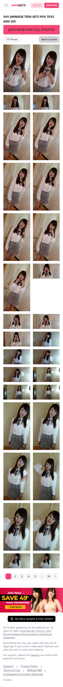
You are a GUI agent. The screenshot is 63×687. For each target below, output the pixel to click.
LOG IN (37, 5)
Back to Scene (49, 39)
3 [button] (22, 576)
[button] (42, 576)
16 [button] (48, 576)
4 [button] (28, 576)
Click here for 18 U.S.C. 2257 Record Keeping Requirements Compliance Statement (27, 634)
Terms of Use (13, 670)
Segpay (35, 655)
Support (10, 666)
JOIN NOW (51, 5)
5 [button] (35, 576)
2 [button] (15, 576)
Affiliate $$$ (36, 670)
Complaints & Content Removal (23, 674)
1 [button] (8, 576)
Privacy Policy (31, 666)
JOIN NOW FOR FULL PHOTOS (31, 29)
